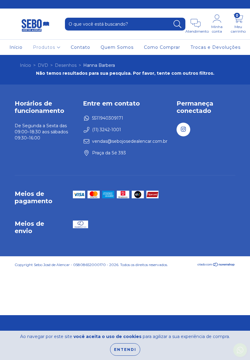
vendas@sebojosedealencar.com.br (129, 141)
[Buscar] (177, 24)
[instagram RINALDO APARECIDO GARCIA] (8, 4)
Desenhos (66, 65)
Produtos (45, 47)
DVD (43, 65)
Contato (80, 47)
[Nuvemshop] (216, 265)
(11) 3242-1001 (106, 129)
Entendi (125, 349)
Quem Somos (117, 47)
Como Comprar (162, 47)
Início (16, 47)
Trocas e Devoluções (216, 47)
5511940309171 (107, 118)
